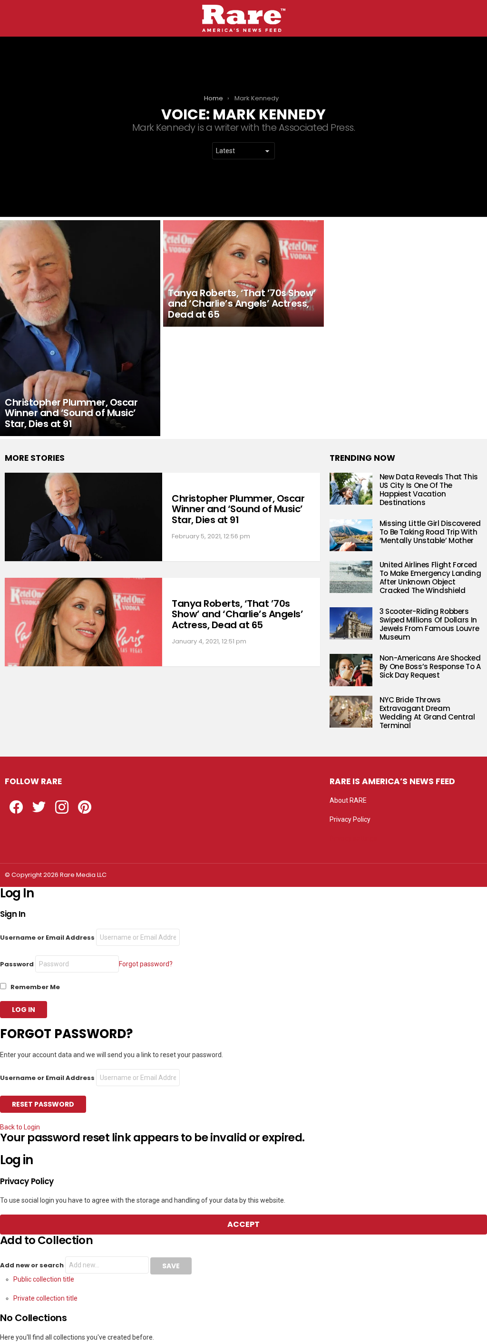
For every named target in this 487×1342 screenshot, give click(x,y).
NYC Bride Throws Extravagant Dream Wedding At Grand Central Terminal (427, 712)
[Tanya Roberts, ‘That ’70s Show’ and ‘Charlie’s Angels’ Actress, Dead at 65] (243, 273)
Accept (243, 1224)
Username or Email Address (47, 937)
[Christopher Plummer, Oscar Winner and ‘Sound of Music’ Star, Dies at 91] (80, 328)
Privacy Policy (350, 819)
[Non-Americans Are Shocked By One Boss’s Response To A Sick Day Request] (351, 670)
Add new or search (32, 1265)
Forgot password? (146, 964)
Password (17, 964)
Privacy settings (353, 838)
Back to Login (20, 1127)
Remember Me (34, 987)
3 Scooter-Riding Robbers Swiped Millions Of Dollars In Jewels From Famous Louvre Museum (429, 624)
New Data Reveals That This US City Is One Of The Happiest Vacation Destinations (429, 489)
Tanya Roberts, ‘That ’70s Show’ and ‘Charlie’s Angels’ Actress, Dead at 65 (237, 614)
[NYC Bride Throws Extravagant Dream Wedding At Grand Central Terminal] (351, 712)
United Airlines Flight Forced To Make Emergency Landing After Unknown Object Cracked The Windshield (430, 577)
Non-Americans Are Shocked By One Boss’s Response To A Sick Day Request (430, 666)
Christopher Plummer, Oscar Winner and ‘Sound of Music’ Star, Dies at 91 (238, 509)
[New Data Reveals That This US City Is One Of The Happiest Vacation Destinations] (351, 489)
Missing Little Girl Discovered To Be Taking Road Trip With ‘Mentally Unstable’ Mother (430, 531)
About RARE (348, 800)
